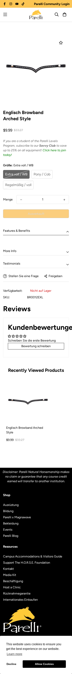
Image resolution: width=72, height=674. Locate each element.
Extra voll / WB (16, 174)
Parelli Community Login (52, 4)
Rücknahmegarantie (17, 593)
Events (7, 529)
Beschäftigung (13, 581)
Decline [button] (11, 664)
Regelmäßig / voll (18, 185)
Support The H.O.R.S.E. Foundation (26, 562)
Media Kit (9, 575)
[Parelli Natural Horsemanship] (36, 14)
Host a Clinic (12, 587)
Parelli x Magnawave (17, 517)
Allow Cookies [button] (44, 664)
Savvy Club (47, 145)
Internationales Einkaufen (20, 599)
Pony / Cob (42, 174)
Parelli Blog (10, 536)
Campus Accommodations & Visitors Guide (32, 556)
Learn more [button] (14, 654)
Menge (8, 199)
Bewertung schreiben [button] (36, 346)
